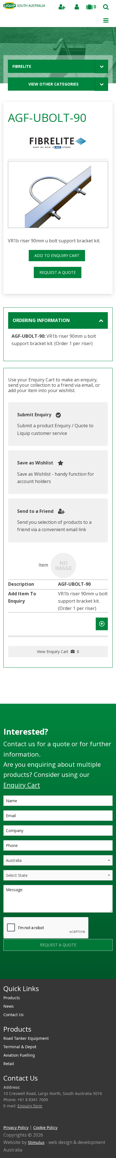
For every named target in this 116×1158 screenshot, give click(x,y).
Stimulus (36, 1142)
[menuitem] (58, 998)
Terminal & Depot (19, 1046)
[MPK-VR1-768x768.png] (58, 194)
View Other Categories (53, 84)
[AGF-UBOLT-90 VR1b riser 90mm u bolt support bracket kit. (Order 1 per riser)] (63, 565)
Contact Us (13, 1014)
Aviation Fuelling (19, 1055)
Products (11, 997)
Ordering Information (41, 320)
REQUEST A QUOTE (57, 272)
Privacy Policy (15, 1127)
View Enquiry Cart (58, 651)
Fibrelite (21, 66)
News (8, 1006)
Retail (8, 1063)
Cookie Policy (45, 1127)
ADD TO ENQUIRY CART (56, 255)
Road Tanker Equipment (26, 1038)
